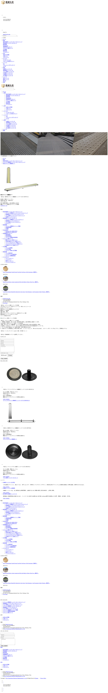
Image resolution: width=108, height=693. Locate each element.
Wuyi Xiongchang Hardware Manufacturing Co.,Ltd (16, 678)
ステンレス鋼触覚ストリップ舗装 (13, 226)
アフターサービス (7, 60)
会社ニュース (6, 78)
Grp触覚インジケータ (8, 74)
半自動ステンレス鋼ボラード (12, 245)
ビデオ (4, 66)
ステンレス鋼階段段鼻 (11, 255)
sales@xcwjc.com (6, 34)
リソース (5, 62)
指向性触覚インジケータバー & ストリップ (12, 41)
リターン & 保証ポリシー (8, 61)
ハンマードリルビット (11, 262)
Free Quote (5, 303)
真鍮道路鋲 (8, 234)
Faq (3, 63)
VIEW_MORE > (6, 399)
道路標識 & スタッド (7, 46)
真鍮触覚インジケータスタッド (13, 220)
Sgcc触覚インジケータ (8, 75)
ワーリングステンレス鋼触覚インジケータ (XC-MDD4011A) (16, 400)
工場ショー (5, 56)
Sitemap (36, 678)
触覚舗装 (5, 44)
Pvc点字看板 (8, 249)
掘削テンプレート (10, 260)
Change (10, 355)
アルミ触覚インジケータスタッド (13, 222)
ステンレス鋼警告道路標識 (12, 237)
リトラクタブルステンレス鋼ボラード (14, 243)
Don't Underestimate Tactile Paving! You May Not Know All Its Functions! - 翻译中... (20, 272)
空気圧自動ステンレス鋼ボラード (13, 241)
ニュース (5, 76)
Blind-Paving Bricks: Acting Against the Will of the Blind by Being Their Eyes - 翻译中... (21, 282)
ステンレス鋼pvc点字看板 (11, 250)
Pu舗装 (7, 228)
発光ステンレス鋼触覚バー (9, 163)
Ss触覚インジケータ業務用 (9, 488)
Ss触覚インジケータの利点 (9, 482)
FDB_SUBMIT (4, 358)
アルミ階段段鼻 (9, 253)
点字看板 (5, 49)
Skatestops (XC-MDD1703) (11, 232)
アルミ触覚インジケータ (8, 71)
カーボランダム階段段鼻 (11, 254)
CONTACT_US (3, 205)
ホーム (4, 39)
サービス (5, 58)
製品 (4, 40)
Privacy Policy (43, 678)
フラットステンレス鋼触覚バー (10, 439)
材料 (4, 67)
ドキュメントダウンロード (9, 65)
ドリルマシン (9, 259)
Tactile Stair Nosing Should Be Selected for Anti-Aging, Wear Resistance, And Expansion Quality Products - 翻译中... (26, 291)
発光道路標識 (9, 236)
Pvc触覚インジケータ (7, 72)
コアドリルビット (10, 258)
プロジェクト (6, 57)
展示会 (4, 80)
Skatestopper (5, 45)
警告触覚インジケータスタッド (10, 43)
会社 (4, 53)
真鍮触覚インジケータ (8, 70)
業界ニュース (6, 79)
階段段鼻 (5, 50)
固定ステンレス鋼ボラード (12, 239)
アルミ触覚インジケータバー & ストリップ (15, 215)
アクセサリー (6, 52)
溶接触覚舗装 (9, 227)
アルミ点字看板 (9, 247)
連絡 (4, 82)
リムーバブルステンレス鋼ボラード (14, 242)
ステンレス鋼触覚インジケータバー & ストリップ (14, 162)
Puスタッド (8, 223)
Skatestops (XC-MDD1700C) (11, 231)
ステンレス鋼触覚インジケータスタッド (15, 219)
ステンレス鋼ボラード (8, 48)
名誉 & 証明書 (6, 54)
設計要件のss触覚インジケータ (10, 493)
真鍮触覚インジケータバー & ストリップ (15, 214)
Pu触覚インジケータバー (11, 216)
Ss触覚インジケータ (7, 69)
